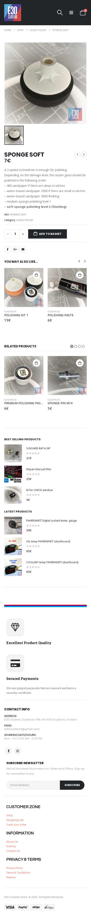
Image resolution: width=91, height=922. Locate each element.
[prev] (77, 154)
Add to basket (50, 234)
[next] (84, 154)
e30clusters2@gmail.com (22, 729)
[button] (60, 12)
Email (23, 249)
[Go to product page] (23, 287)
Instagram (17, 751)
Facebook (7, 249)
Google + (15, 249)
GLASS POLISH (24, 219)
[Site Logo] (12, 12)
